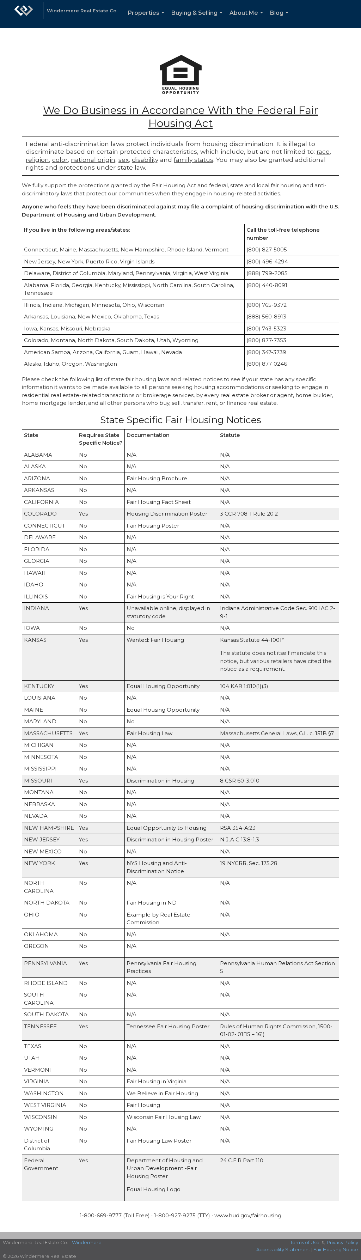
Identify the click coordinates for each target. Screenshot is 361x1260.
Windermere (87, 1242)
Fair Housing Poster (153, 525)
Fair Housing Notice (335, 1249)
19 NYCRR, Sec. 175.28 (248, 863)
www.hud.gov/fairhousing (247, 1215)
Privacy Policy (342, 1242)
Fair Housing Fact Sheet (159, 502)
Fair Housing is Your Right (160, 596)
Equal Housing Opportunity (163, 686)
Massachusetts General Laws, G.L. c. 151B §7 (277, 733)
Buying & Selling (198, 19)
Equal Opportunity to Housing (167, 827)
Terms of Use (304, 1242)
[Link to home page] (24, 14)
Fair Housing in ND (152, 902)
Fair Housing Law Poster (159, 1140)
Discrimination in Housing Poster (170, 839)
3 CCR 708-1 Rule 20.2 (249, 513)
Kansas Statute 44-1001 (251, 640)
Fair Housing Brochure (157, 478)
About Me (248, 19)
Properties (147, 19)
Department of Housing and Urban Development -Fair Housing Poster (165, 1168)
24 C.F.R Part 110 (241, 1160)
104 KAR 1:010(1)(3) (244, 686)
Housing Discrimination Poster (167, 513)
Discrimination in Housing (160, 780)
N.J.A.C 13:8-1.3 (239, 839)
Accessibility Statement (283, 1249)
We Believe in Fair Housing (162, 1093)
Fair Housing (143, 1105)
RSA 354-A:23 (238, 827)
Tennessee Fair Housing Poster (168, 1026)
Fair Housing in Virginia (156, 1081)
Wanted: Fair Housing (155, 640)
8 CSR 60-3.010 (239, 780)
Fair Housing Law (149, 733)
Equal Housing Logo (153, 1189)
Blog (280, 19)
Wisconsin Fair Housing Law (164, 1117)
